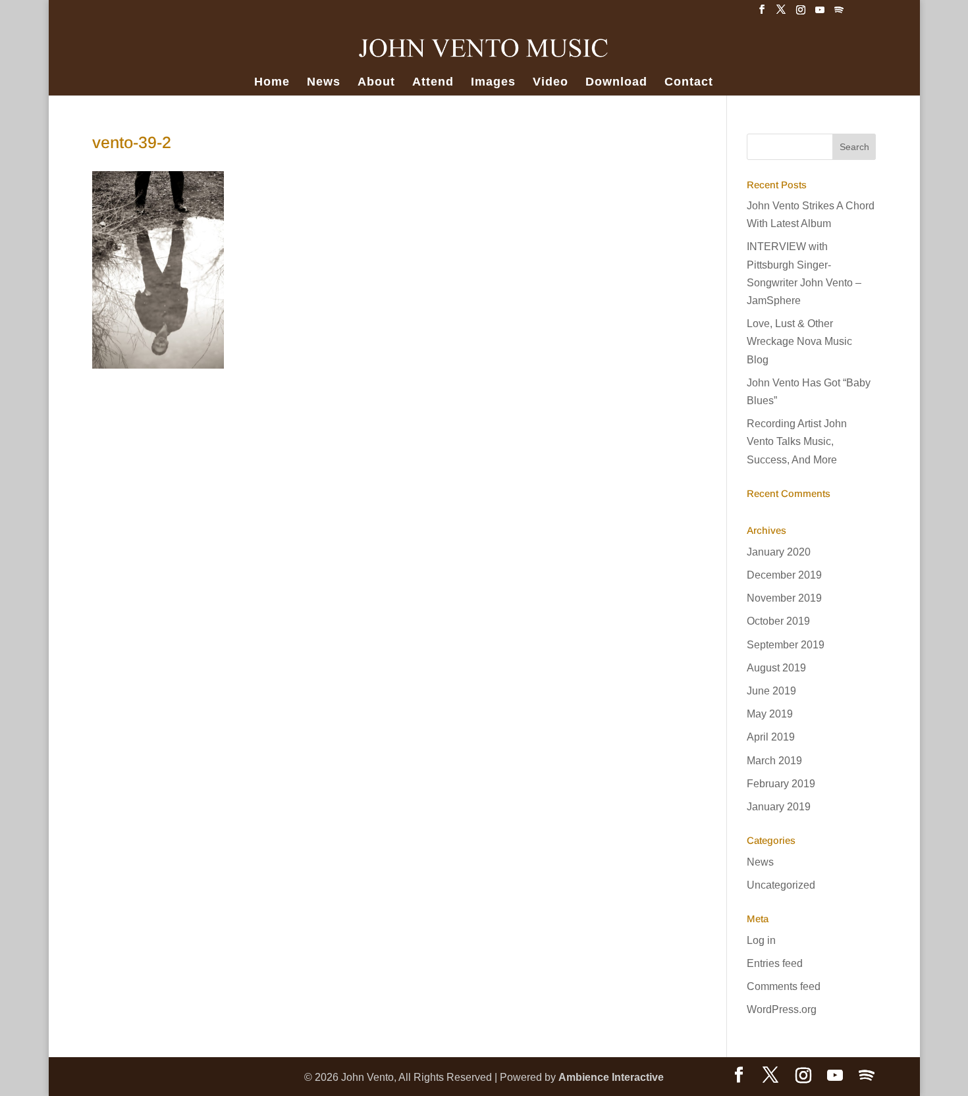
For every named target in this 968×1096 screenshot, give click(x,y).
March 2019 (774, 760)
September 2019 (785, 644)
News (323, 82)
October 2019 (778, 621)
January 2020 (779, 552)
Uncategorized (781, 885)
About (376, 82)
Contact (688, 82)
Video (550, 82)
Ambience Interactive (611, 1077)
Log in (761, 940)
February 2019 (781, 783)
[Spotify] (839, 13)
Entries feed (775, 963)
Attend (433, 82)
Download (616, 82)
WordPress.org (782, 1009)
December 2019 (784, 575)
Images (493, 82)
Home (272, 82)
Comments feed (783, 986)
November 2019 (784, 598)
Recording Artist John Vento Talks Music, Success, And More (797, 441)
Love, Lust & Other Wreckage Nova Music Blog (799, 341)
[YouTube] (820, 13)
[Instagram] (800, 13)
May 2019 (770, 713)
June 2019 (771, 690)
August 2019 (776, 667)
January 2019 (779, 806)
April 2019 (771, 737)
